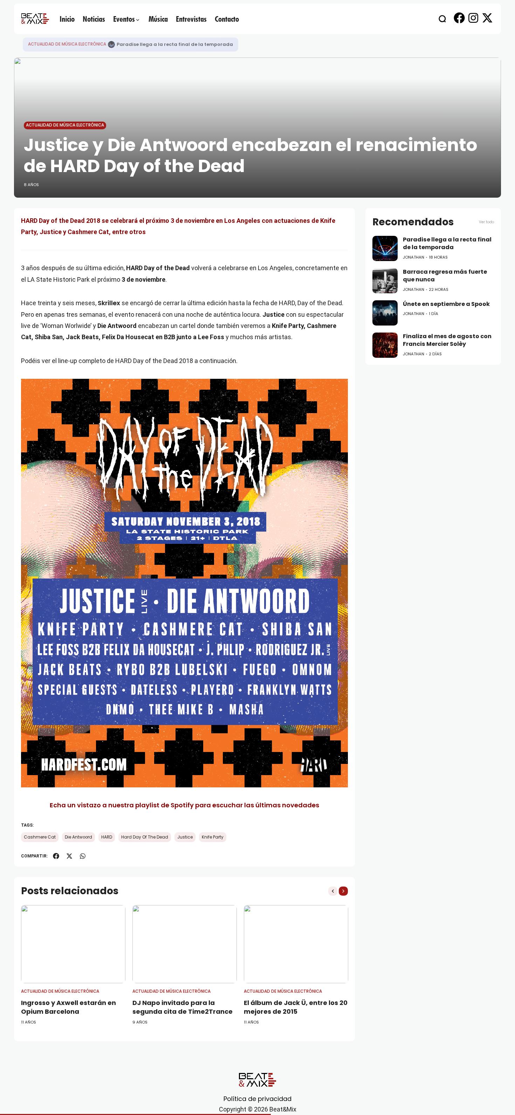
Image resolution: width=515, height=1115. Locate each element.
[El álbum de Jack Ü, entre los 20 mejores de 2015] (296, 944)
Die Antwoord (78, 837)
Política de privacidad (257, 1098)
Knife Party (213, 837)
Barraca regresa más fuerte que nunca (445, 276)
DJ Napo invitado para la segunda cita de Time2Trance (182, 1007)
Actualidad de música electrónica (67, 44)
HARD (106, 837)
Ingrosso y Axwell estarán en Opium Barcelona (68, 1007)
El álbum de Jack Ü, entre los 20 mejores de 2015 (296, 1007)
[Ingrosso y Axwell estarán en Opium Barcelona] (73, 944)
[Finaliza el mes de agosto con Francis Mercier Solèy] (385, 345)
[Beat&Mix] (35, 19)
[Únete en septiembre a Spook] (385, 313)
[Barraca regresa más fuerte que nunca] (385, 280)
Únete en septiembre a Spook (446, 304)
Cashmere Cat (40, 837)
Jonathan (413, 257)
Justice (185, 837)
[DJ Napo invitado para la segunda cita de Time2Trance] (184, 944)
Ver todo (486, 222)
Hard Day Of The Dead (144, 837)
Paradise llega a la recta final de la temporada (175, 44)
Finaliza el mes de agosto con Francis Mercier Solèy (447, 340)
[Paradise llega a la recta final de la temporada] (111, 44)
